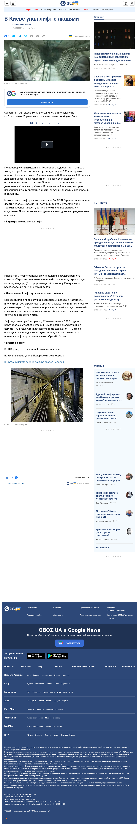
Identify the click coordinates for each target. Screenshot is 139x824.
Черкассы (66, 675)
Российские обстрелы (103, 10)
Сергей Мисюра (102, 423)
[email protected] (35, 804)
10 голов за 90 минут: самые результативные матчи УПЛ (108, 514)
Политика (26, 666)
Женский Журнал (68, 735)
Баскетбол (39, 684)
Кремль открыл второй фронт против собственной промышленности (108, 532)
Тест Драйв (31, 701)
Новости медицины (35, 726)
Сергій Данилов (102, 503)
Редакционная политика (15, 483)
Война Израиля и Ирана (69, 10)
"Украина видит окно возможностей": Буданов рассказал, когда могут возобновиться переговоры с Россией (110, 296)
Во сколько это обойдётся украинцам (110, 64)
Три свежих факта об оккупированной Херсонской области (107, 496)
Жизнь (58, 666)
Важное (99, 17)
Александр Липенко (103, 521)
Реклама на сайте (34, 615)
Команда (57, 608)
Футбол (30, 684)
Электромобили (45, 701)
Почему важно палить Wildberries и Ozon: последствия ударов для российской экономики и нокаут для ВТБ (107, 375)
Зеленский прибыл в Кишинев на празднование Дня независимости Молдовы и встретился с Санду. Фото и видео (113, 243)
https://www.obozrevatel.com (94, 747)
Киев (29, 675)
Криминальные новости (21, 25)
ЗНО (65, 692)
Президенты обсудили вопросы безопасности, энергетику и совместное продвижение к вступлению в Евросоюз (111, 252)
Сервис (65, 701)
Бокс (57, 684)
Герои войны (32, 10)
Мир (40, 666)
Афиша (30, 735)
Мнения (99, 366)
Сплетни (38, 735)
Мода (56, 735)
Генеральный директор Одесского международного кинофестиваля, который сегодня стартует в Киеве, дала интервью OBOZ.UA (107, 96)
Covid (59, 726)
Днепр (57, 675)
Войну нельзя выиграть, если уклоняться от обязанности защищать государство (108, 477)
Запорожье (47, 675)
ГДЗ (28, 692)
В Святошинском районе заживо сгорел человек (34, 362)
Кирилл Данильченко (104, 382)
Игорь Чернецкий (102, 485)
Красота (48, 735)
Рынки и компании (35, 718)
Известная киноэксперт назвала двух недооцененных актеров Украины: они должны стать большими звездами (107, 118)
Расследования (80, 666)
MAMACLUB (50, 726)
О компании (32, 608)
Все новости (128, 666)
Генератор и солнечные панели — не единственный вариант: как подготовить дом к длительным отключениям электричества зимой (113, 57)
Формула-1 (65, 684)
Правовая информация (89, 608)
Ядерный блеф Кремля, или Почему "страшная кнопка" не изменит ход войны (108, 397)
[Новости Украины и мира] (71, 484)
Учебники (36, 692)
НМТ (71, 692)
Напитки (40, 709)
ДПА (59, 692)
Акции (57, 701)
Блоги (91, 666)
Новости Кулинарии (54, 709)
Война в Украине (48, 10)
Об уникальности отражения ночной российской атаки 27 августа (106, 415)
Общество (110, 666)
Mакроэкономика (52, 718)
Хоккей (49, 684)
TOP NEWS (100, 202)
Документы (58, 615)
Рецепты (30, 709)
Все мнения (101, 547)
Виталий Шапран (102, 540)
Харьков (36, 675)
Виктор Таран (101, 404)
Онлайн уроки (49, 692)
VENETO (86, 10)
